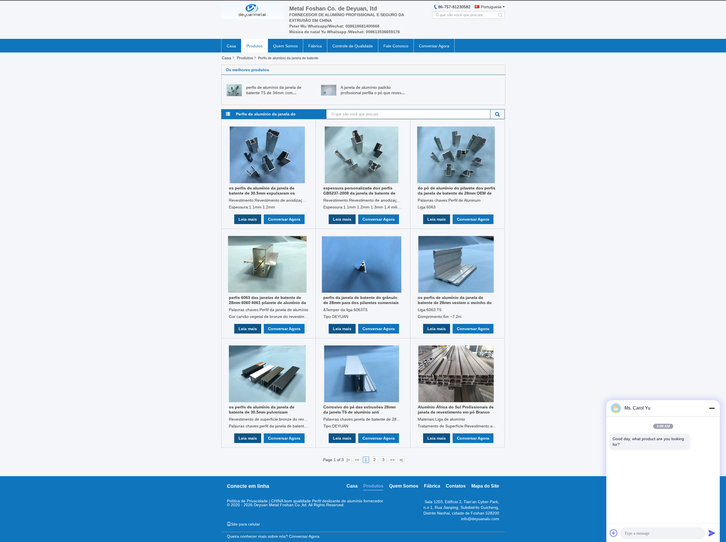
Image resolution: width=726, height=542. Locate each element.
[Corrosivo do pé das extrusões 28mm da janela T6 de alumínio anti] (361, 373)
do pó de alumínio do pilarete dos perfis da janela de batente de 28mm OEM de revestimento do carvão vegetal (456, 190)
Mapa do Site (485, 486)
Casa (231, 46)
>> (392, 459)
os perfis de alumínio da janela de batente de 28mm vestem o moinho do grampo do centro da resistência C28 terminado (455, 300)
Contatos (456, 486)
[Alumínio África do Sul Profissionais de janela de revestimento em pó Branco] (456, 373)
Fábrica (315, 46)
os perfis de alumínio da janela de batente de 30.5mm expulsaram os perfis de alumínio (262, 190)
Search (497, 114)
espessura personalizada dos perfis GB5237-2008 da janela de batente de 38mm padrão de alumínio (359, 190)
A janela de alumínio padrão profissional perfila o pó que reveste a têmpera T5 (373, 92)
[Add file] (614, 533)
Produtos (254, 46)
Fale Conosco (395, 46)
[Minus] (711, 408)
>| (401, 459)
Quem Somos (285, 46)
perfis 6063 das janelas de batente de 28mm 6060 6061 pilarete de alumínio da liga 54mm (267, 300)
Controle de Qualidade (352, 46)
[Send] (711, 533)
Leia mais (248, 219)
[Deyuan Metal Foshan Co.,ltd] (252, 10)
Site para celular (245, 524)
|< (348, 459)
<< (357, 459)
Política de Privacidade (247, 501)
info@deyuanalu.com (480, 518)
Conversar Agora (434, 46)
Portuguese (491, 7)
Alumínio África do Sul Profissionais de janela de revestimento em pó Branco (456, 409)
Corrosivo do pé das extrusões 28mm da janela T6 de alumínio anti (359, 409)
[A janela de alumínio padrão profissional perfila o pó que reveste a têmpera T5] (328, 90)
